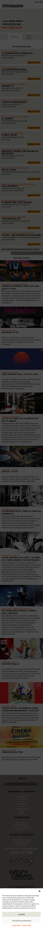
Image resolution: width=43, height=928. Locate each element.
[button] (39, 891)
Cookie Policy (16, 925)
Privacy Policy (26, 925)
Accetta (21, 914)
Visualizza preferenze (21, 920)
